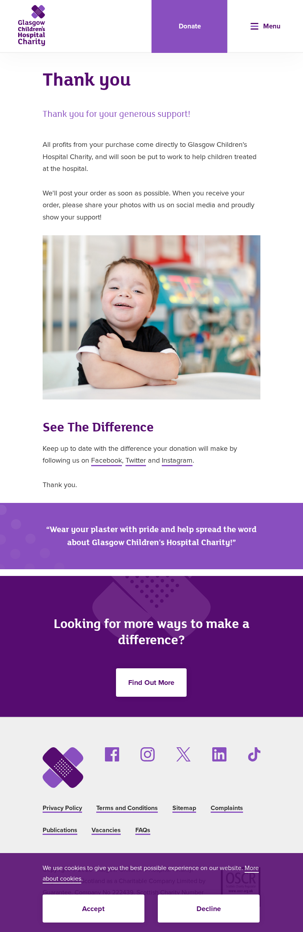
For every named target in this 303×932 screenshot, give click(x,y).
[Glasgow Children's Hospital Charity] (31, 25)
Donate (190, 26)
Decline (208, 909)
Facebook (106, 460)
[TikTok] (254, 754)
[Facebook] (112, 754)
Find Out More (151, 682)
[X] (183, 754)
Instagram (177, 460)
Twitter (135, 460)
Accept (93, 909)
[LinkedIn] (219, 754)
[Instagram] (147, 754)
